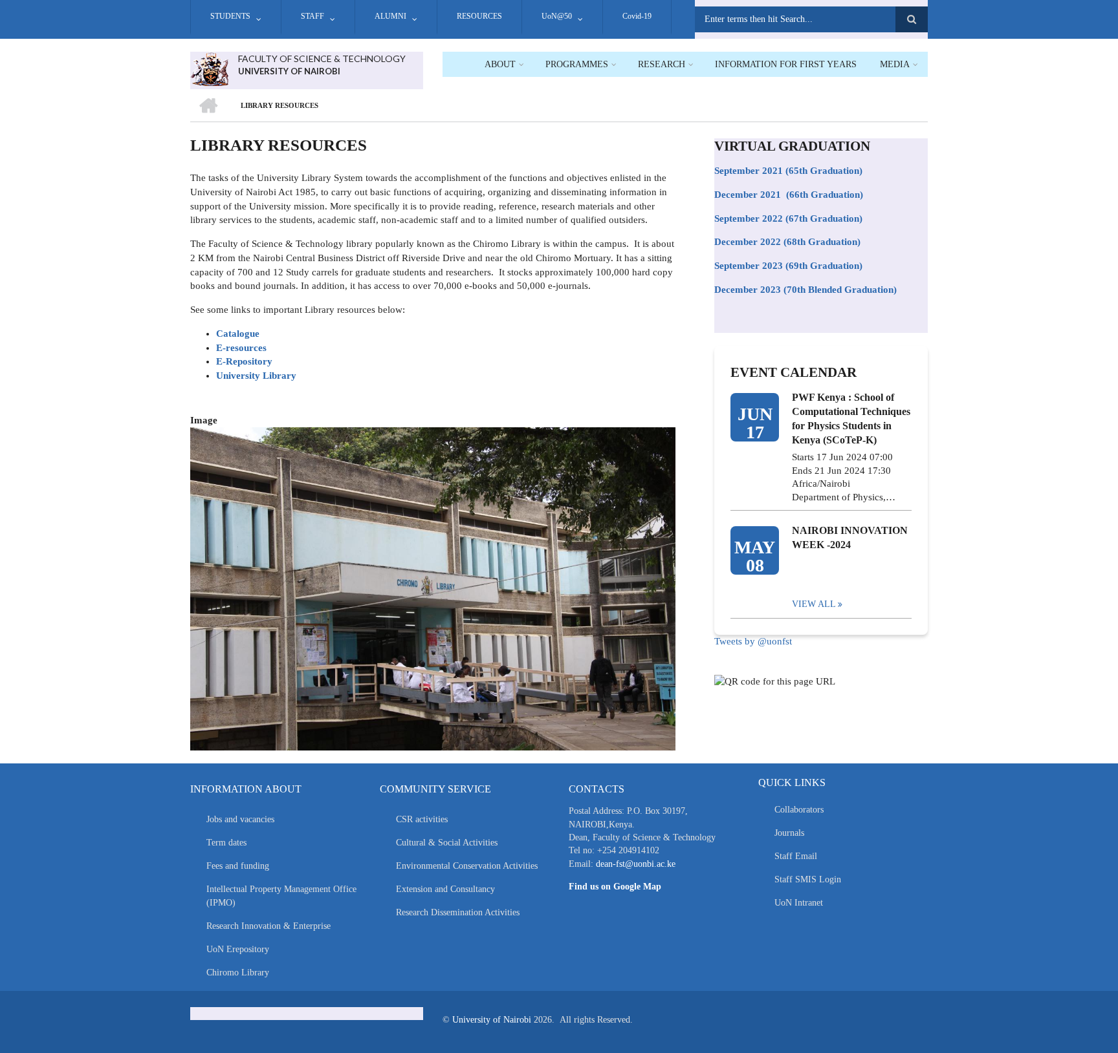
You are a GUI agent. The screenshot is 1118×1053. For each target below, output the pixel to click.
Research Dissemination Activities (458, 912)
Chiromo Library (237, 972)
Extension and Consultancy (445, 889)
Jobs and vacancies (240, 819)
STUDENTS (230, 16)
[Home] (209, 68)
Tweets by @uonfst (753, 641)
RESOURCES (479, 16)
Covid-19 (637, 16)
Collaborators (799, 809)
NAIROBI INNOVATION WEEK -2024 (850, 537)
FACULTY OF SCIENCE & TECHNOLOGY (322, 58)
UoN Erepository (237, 949)
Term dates (226, 842)
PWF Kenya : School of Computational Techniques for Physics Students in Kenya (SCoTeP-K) (851, 418)
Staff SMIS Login (807, 879)
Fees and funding (237, 866)
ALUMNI (390, 16)
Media (895, 64)
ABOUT (500, 64)
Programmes (576, 64)
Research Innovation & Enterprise (268, 926)
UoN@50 (557, 16)
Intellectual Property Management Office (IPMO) (281, 896)
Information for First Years (786, 64)
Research (661, 64)
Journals (789, 833)
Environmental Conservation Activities (467, 866)
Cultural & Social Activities (447, 842)
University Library (256, 375)
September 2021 (748, 170)
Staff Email (795, 856)
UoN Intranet (798, 903)
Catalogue (237, 333)
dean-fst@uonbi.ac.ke (635, 864)
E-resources (241, 348)
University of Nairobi (491, 1020)
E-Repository (244, 361)
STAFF (312, 16)
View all (814, 604)
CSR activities (422, 819)
